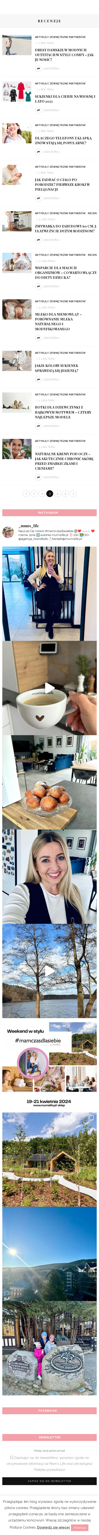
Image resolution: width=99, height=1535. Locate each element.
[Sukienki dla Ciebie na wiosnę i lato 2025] (17, 91)
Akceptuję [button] (80, 1527)
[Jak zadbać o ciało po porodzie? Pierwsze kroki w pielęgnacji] (17, 174)
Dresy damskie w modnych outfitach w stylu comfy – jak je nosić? (64, 55)
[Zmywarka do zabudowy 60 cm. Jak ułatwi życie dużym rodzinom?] (17, 221)
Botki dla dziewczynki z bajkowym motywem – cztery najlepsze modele (63, 412)
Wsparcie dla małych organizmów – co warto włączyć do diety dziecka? (67, 272)
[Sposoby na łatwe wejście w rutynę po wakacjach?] (49, 1254)
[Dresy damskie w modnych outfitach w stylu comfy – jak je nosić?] (17, 45)
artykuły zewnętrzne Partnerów (60, 37)
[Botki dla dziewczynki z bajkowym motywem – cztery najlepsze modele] (17, 402)
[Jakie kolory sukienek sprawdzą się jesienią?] (17, 360)
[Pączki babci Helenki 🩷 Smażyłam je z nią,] (49, 782)
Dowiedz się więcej (53, 1527)
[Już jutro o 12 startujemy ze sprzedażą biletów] (49, 1065)
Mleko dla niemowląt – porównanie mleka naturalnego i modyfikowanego (58, 321)
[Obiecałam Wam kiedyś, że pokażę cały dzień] (49, 688)
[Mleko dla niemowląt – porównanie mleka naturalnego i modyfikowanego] (17, 309)
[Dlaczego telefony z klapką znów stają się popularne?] (17, 133)
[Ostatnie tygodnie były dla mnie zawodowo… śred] (49, 876)
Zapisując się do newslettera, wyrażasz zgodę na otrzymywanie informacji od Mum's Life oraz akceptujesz (50, 1464)
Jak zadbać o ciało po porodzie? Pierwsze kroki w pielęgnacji (62, 184)
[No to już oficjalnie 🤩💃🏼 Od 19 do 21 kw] (49, 1159)
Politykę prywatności (49, 1470)
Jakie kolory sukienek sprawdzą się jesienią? (56, 368)
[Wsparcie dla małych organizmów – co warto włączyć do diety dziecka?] (17, 262)
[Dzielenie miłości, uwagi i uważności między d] (49, 1348)
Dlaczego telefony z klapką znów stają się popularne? (63, 140)
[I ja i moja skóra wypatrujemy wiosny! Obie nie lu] (49, 971)
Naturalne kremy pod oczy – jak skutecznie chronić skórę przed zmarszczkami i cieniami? (64, 461)
